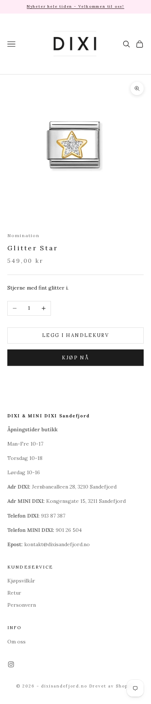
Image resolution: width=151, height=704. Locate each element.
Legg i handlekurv (75, 335)
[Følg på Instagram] (11, 664)
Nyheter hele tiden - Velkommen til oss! (75, 6)
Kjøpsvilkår (21, 580)
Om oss (16, 641)
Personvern (21, 605)
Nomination (23, 235)
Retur (14, 592)
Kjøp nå (75, 358)
